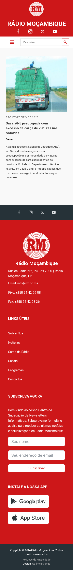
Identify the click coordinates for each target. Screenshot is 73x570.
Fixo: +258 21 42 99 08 (24, 292)
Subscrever (36, 468)
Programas (16, 370)
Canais (13, 361)
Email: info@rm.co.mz (23, 283)
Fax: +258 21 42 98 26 (24, 302)
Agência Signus (40, 563)
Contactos (15, 379)
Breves (10, 139)
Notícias (14, 343)
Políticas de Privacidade (36, 559)
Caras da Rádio (18, 352)
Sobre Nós (15, 333)
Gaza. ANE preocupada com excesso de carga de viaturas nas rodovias (32, 128)
